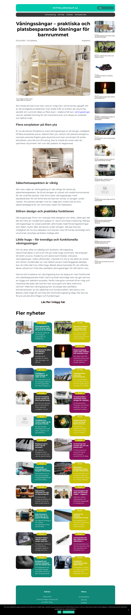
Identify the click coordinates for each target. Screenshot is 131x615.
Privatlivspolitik (68, 612)
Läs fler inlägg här (53, 302)
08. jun (79, 510)
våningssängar (82, 112)
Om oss (61, 15)
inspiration (86, 41)
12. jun (80, 487)
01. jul (80, 464)
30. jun (41, 487)
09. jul (41, 417)
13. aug (79, 323)
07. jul (42, 440)
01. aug (41, 393)
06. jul (80, 440)
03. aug (80, 346)
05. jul (42, 464)
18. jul (80, 393)
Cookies (69, 15)
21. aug (41, 323)
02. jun (41, 557)
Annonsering (50, 15)
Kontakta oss (80, 15)
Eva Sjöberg (32, 41)
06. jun (79, 534)
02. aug (41, 370)
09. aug (41, 346)
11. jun (42, 510)
